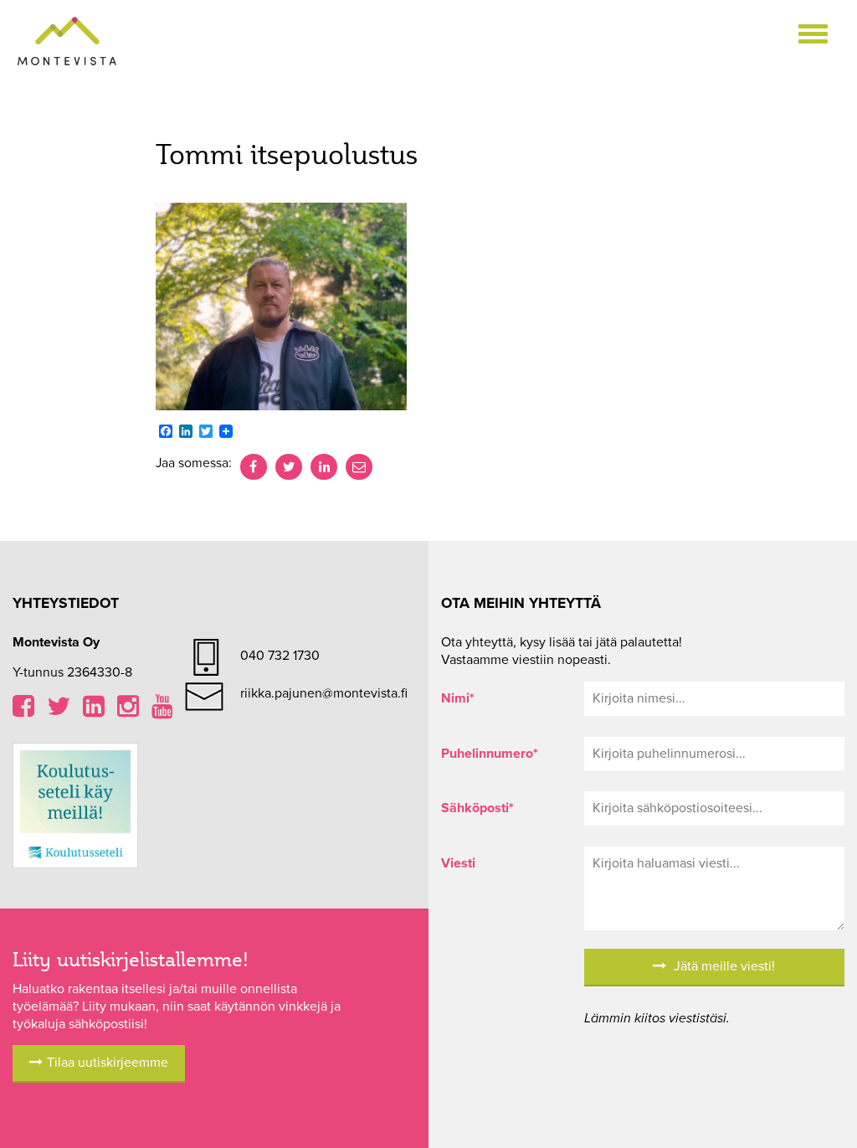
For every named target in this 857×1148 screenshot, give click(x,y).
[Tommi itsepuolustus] (281, 305)
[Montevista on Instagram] (128, 711)
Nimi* (458, 698)
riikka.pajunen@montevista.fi (324, 693)
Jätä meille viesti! (722, 966)
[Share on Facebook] (253, 467)
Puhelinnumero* (489, 753)
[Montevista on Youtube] (162, 711)
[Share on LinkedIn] (323, 467)
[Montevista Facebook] (23, 711)
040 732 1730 (280, 655)
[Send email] (359, 467)
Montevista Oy (67, 42)
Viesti (458, 863)
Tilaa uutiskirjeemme (107, 1062)
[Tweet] (288, 467)
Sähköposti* (477, 808)
